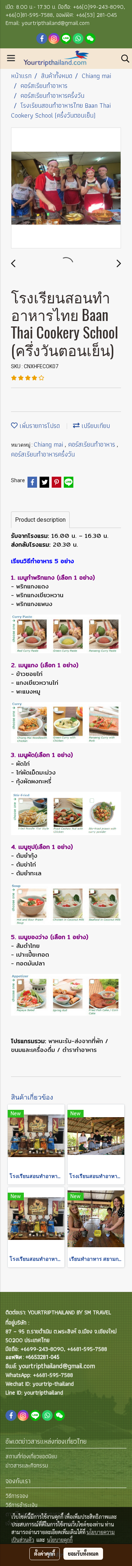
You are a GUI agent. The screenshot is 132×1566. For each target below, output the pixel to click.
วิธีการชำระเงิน (21, 1505)
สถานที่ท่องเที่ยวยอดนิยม (31, 1456)
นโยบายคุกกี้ (60, 1539)
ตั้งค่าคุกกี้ (44, 1553)
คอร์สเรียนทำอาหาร (92, 444)
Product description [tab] (40, 519)
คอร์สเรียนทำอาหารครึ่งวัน (43, 454)
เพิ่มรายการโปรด (39, 425)
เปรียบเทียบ (95, 425)
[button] (122, 59)
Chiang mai (49, 444)
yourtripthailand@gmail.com (57, 1365)
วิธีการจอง (17, 1495)
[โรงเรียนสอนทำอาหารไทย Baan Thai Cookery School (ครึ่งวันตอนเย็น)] (66, 188)
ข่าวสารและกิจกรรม (27, 1465)
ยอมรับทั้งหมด (83, 1553)
